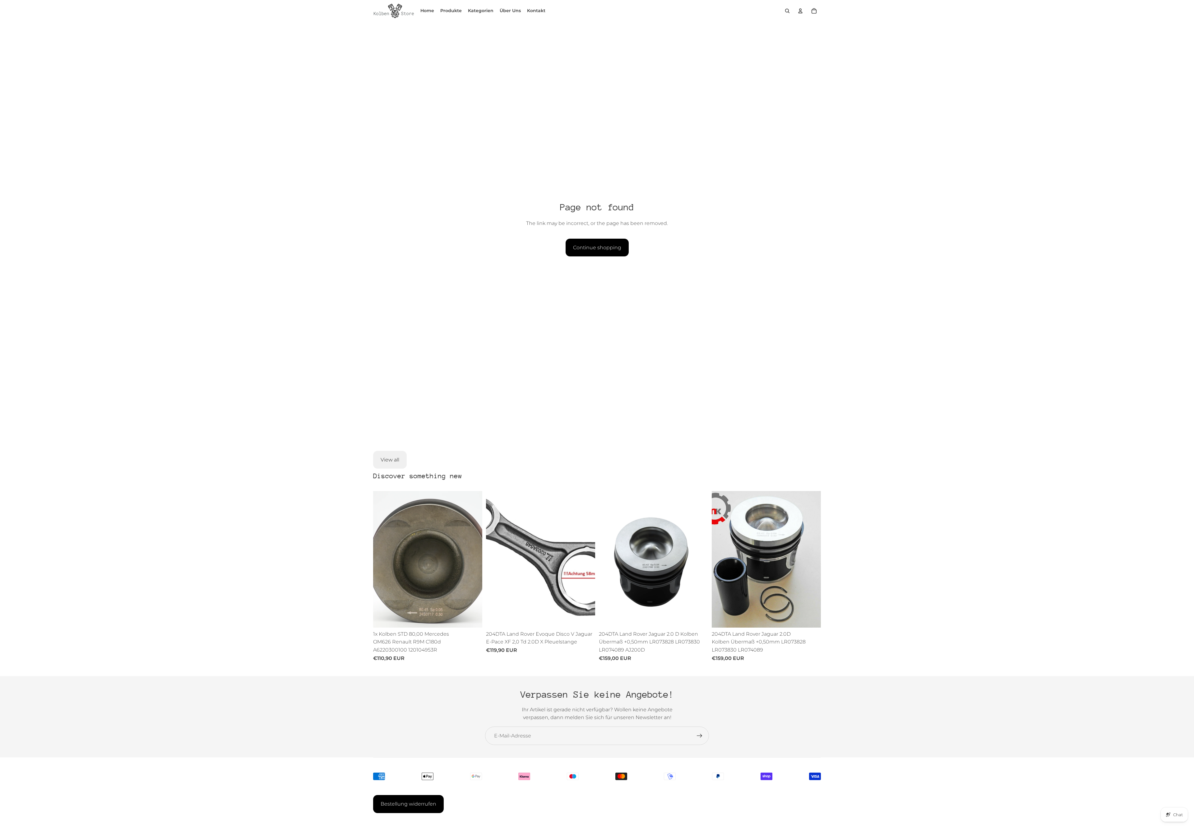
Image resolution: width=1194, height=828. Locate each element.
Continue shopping (597, 247)
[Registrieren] (699, 735)
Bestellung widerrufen (408, 804)
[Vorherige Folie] (382, 559)
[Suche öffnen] (787, 11)
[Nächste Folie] (473, 559)
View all (390, 460)
